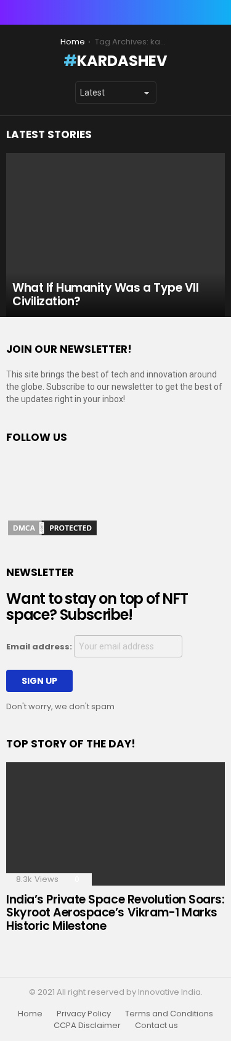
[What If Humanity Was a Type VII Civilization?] (115, 235)
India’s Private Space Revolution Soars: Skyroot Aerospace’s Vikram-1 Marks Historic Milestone (115, 912)
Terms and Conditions (169, 1014)
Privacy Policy (84, 1014)
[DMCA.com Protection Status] (52, 534)
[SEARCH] (217, 12)
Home (30, 1014)
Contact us (156, 1026)
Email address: (40, 646)
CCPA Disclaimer (87, 1026)
